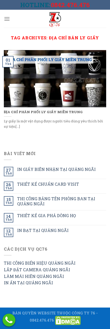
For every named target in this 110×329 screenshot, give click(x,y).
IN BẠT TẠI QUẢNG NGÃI (43, 230)
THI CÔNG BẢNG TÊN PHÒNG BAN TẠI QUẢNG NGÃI (56, 201)
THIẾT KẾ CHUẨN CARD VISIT (48, 184)
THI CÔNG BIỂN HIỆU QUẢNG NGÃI (39, 263)
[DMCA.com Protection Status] (68, 320)
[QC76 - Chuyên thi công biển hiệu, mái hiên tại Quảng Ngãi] (55, 19)
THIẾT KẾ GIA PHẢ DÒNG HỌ (46, 215)
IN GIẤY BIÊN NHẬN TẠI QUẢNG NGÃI (56, 169)
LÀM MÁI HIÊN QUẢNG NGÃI (34, 276)
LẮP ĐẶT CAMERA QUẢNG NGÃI (37, 269)
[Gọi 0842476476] (9, 320)
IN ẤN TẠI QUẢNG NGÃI (28, 282)
